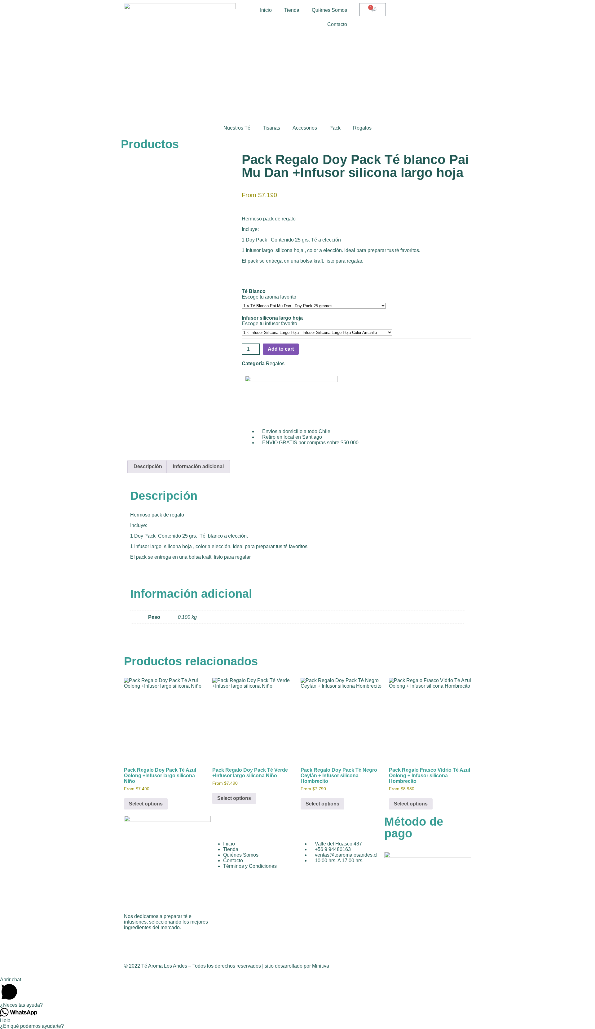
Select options (146, 803)
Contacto (337, 24)
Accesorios (305, 128)
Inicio (266, 10)
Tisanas (271, 128)
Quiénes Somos (329, 10)
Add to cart (281, 349)
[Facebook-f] (131, 943)
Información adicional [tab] (198, 466)
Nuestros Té (236, 128)
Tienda (291, 10)
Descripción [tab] (148, 466)
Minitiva (320, 966)
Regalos (362, 128)
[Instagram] (148, 943)
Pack (335, 128)
